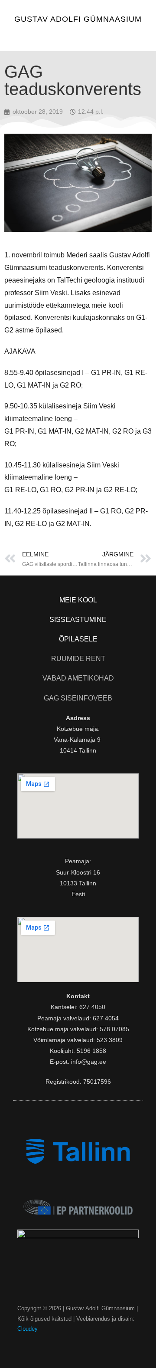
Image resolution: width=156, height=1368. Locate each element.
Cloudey (27, 1328)
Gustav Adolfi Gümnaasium (78, 19)
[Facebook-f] (78, 1345)
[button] (78, 37)
